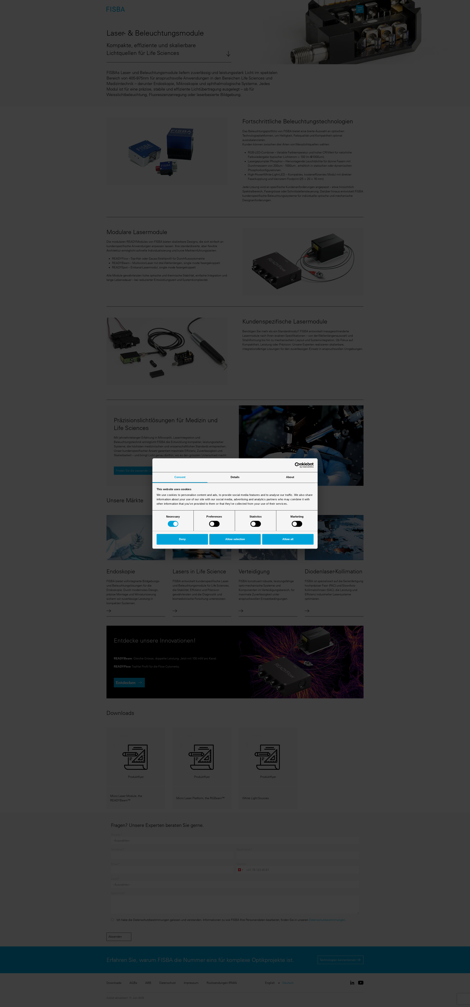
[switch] (214, 524)
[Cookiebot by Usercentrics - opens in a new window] (297, 465)
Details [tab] (235, 477)
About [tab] (290, 477)
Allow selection (235, 539)
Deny (182, 539)
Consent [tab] (179, 477)
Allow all (287, 539)
